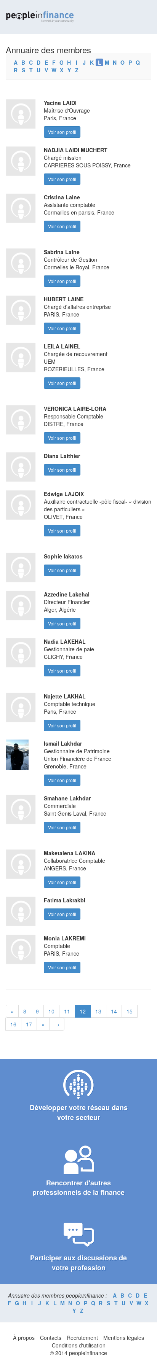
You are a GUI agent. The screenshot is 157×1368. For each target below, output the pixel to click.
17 (29, 1024)
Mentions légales (123, 1337)
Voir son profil (62, 132)
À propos (24, 1337)
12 (83, 1011)
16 (13, 1024)
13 (98, 1011)
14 (114, 1011)
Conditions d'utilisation (79, 1345)
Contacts (50, 1337)
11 (67, 1011)
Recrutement (82, 1337)
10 (51, 1011)
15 (130, 1011)
